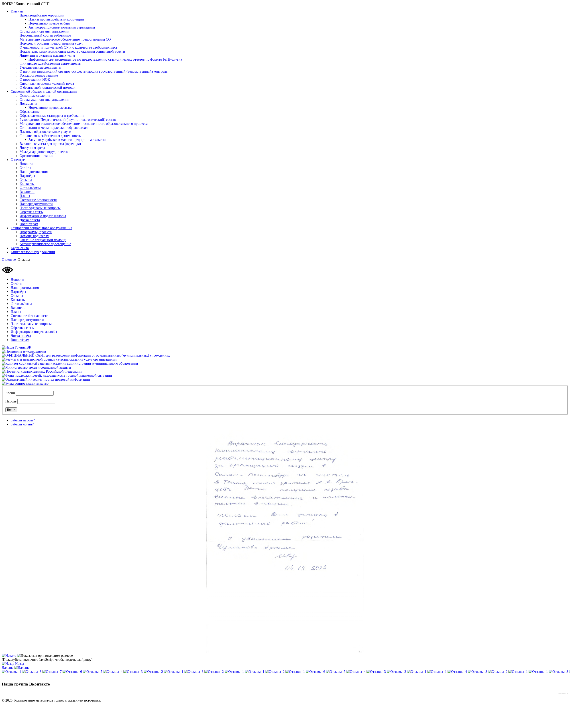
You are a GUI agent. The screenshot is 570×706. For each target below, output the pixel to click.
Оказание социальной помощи (43, 240)
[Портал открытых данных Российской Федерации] (42, 371)
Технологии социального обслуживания (41, 228)
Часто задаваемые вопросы (40, 208)
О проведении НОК (35, 79)
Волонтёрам (29, 224)
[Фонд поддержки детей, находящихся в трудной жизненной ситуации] (57, 375)
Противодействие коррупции (42, 15)
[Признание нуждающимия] (24, 351)
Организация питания (36, 156)
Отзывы (26, 180)
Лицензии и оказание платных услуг (48, 55)
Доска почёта (30, 220)
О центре (18, 160)
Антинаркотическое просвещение (45, 244)
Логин (10, 393)
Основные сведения (35, 95)
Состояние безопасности (38, 200)
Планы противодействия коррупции (56, 19)
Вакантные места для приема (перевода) (50, 144)
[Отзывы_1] (11, 671)
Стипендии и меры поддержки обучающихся (54, 127)
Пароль (10, 401)
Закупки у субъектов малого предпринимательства (67, 140)
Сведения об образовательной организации (44, 91)
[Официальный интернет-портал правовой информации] (46, 379)
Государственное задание (39, 75)
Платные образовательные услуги (45, 131)
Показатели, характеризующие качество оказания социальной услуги (72, 51)
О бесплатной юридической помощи (47, 87)
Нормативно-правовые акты (50, 107)
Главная (17, 11)
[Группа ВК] (16, 347)
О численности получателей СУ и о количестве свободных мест (68, 47)
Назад (19, 663)
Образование (29, 111)
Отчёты (25, 168)
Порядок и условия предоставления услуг (51, 43)
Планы (25, 196)
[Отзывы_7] (52, 671)
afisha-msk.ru (563, 693)
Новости (26, 164)
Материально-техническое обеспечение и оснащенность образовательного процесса (84, 123)
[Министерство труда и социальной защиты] (36, 367)
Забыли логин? (22, 424)
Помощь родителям (34, 236)
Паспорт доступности (36, 204)
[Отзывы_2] (153, 671)
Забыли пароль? (23, 420)
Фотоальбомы (30, 188)
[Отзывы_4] (112, 671)
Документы (28, 103)
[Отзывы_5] (92, 671)
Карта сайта (20, 248)
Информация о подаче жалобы (43, 216)
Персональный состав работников (45, 35)
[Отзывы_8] (31, 671)
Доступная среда (32, 148)
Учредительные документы (40, 67)
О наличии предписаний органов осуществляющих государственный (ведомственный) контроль (93, 71)
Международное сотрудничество (44, 152)
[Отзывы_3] (133, 671)
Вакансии (27, 192)
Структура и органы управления (44, 31)
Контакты (27, 184)
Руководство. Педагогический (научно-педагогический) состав (68, 119)
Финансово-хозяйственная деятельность (50, 63)
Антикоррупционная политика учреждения (61, 27)
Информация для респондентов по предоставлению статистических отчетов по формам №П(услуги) (105, 59)
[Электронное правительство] (25, 383)
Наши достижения (34, 172)
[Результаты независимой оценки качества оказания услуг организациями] (59, 359)
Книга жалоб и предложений (33, 252)
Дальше (7, 667)
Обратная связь (31, 212)
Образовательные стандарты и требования (52, 115)
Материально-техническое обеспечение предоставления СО (65, 39)
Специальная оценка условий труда (47, 83)
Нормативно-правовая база (49, 23)
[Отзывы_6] (72, 671)
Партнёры (27, 176)
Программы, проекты (36, 232)
